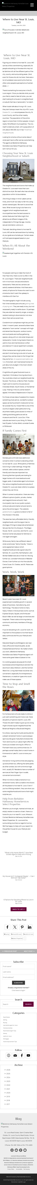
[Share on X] (15, 927)
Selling (5, 1020)
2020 (8, 1093)
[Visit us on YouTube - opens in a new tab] (28, 1055)
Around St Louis (16, 934)
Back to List (18, 909)
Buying (7, 934)
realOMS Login (22, 1182)
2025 (8, 1073)
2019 (8, 1096)
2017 (8, 1104)
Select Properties (18, 938)
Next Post (28, 951)
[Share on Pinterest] (22, 927)
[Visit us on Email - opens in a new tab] (15, 1055)
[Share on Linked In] (29, 927)
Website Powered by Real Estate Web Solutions (18, 1176)
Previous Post (10, 951)
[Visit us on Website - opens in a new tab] (8, 1055)
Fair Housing (26, 1169)
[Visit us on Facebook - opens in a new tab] (22, 1055)
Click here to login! (18, 990)
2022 (8, 1085)
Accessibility (19, 1169)
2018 (8, 1100)
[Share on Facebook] (7, 927)
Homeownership (7, 1028)
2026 (8, 1070)
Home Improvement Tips (10, 1041)
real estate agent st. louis (10, 1025)
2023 (8, 1081)
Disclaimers (14, 1182)
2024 (8, 1077)
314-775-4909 (27, 1145)
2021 (8, 1089)
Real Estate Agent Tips (9, 1031)
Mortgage (6, 1039)
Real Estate (6, 1017)
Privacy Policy (11, 1169)
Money (5, 1033)
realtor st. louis (29, 934)
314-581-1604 (15, 1145)
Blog (18, 1119)
